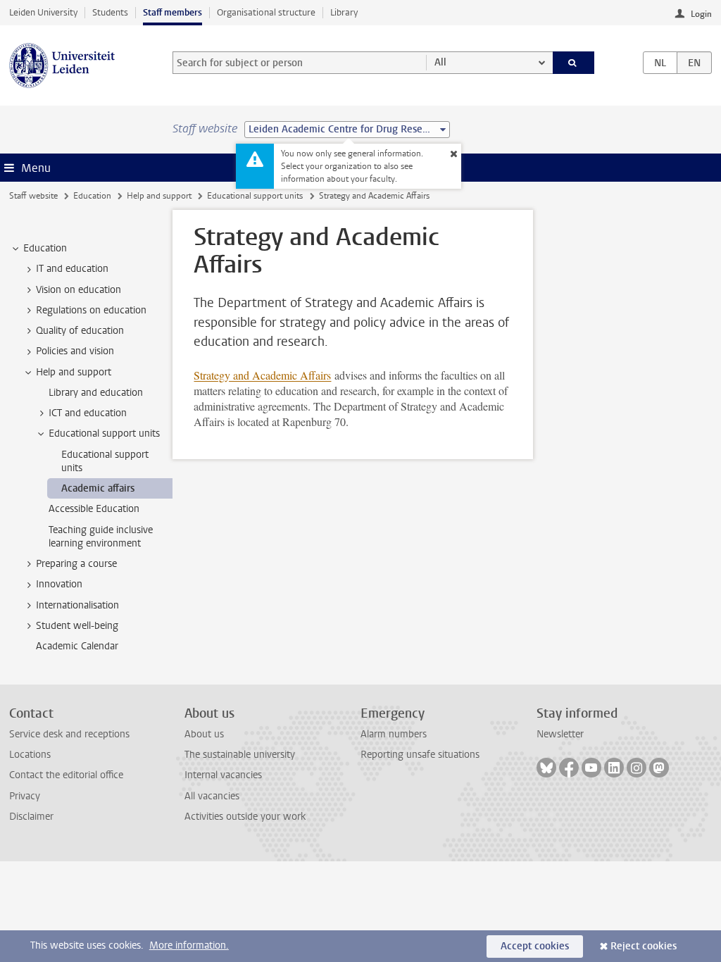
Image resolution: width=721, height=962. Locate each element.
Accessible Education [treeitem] (94, 509)
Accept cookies (535, 946)
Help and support (159, 195)
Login (701, 14)
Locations (30, 754)
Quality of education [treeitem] (80, 330)
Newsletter (560, 734)
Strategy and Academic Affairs (262, 375)
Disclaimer (31, 816)
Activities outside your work (245, 816)
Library (344, 12)
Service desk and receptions (69, 734)
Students (110, 12)
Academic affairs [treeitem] (97, 488)
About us (204, 734)
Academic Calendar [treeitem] (77, 646)
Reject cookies (643, 946)
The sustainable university (239, 754)
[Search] (574, 62)
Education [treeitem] (45, 248)
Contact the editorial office (66, 775)
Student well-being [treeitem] (77, 625)
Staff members (172, 12)
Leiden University (43, 12)
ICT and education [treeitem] (88, 413)
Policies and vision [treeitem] (75, 351)
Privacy (24, 796)
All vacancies (211, 796)
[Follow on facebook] (569, 767)
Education (92, 195)
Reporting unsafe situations (419, 754)
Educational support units (255, 195)
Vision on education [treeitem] (78, 289)
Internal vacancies (223, 775)
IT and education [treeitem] (72, 268)
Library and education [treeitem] (96, 392)
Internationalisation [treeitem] (77, 605)
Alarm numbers (393, 734)
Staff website (33, 195)
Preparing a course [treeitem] (76, 563)
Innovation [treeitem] (59, 584)
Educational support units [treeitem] (104, 433)
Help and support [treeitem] (73, 372)
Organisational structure (266, 12)
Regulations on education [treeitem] (91, 310)
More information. (189, 945)
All (440, 62)
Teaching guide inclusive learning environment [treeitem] (101, 536)
